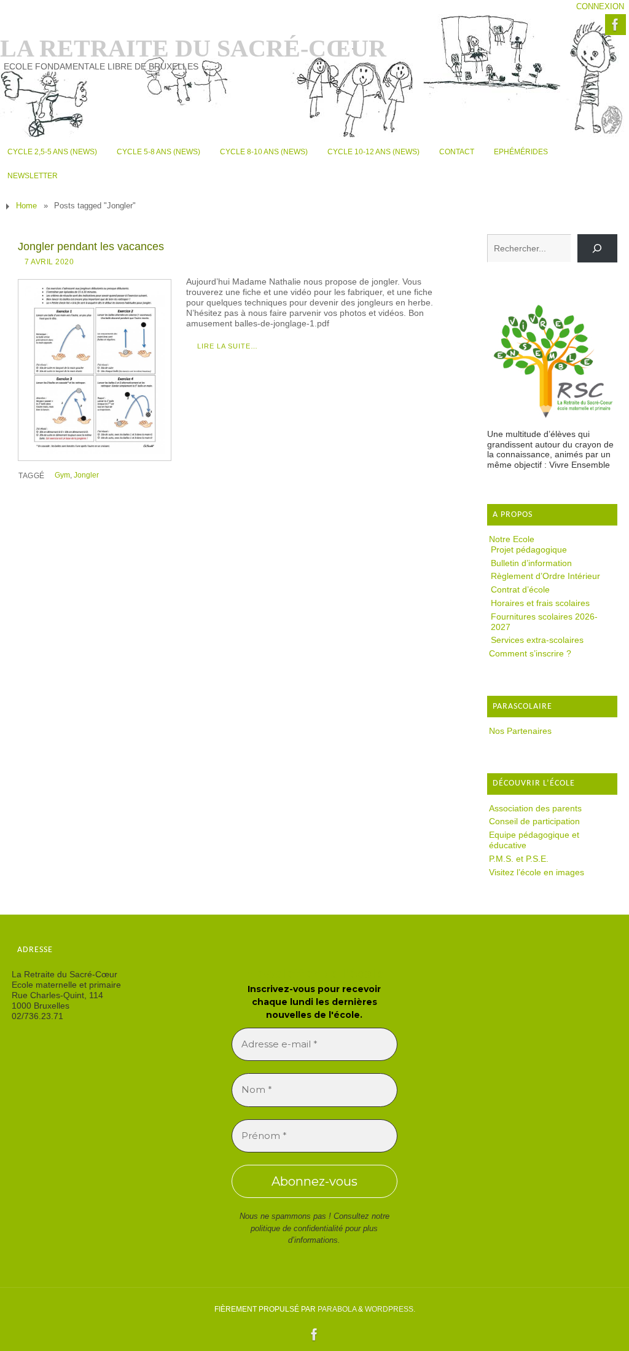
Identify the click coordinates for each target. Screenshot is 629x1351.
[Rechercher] (597, 248)
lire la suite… (227, 346)
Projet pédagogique (529, 549)
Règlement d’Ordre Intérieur (545, 576)
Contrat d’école (520, 589)
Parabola (337, 1309)
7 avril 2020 (49, 262)
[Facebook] (615, 24)
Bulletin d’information (531, 563)
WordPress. (390, 1309)
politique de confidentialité (297, 1228)
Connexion (600, 6)
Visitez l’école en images (536, 872)
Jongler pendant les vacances (91, 246)
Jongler (86, 475)
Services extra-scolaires (537, 640)
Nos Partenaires (520, 731)
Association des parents (535, 808)
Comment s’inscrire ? (530, 653)
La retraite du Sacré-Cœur (193, 48)
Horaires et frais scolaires (540, 603)
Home (26, 206)
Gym (62, 475)
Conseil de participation (534, 821)
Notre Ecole (511, 539)
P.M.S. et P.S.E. (519, 859)
